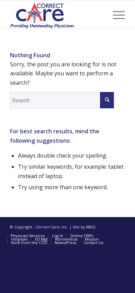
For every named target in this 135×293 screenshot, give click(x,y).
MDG (91, 226)
